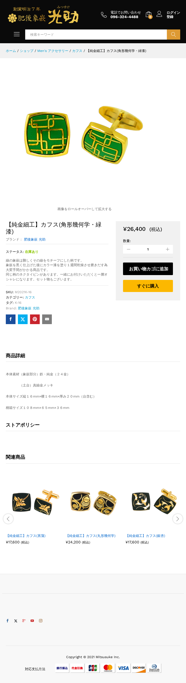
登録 (170, 17)
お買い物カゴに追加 (148, 268)
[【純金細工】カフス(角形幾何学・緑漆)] (11, 319)
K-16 (18, 303)
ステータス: (15, 252)
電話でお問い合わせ (125, 12)
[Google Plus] (24, 621)
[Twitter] (16, 621)
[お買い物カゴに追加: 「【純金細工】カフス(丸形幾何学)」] (88, 528)
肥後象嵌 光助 (35, 239)
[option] (33, 513)
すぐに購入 (148, 285)
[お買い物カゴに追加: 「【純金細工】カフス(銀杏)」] (147, 528)
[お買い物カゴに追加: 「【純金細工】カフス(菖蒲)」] (28, 528)
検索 (173, 34)
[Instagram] (40, 621)
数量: (127, 240)
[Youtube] (32, 621)
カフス (30, 297)
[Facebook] (7, 621)
